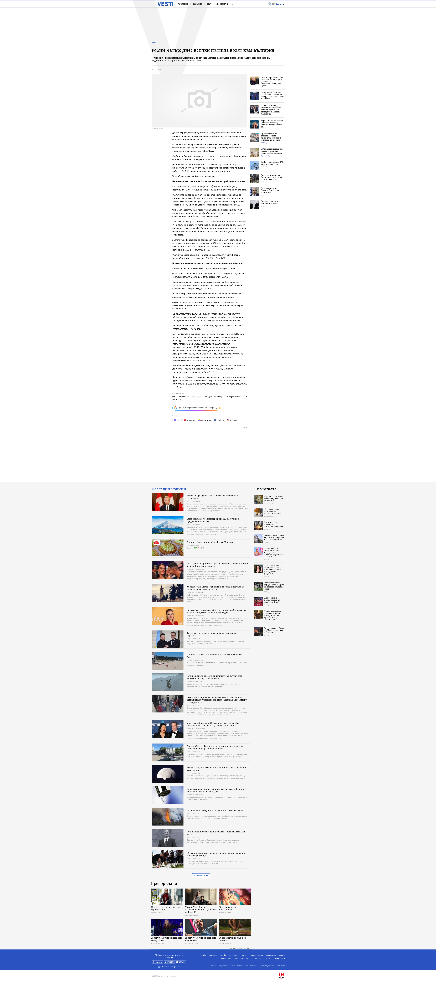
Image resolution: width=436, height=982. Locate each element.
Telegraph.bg (280, 958)
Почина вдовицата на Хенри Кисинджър (271, 202)
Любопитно (222, 4)
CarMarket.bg (271, 955)
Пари (154, 43)
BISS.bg (282, 955)
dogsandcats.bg (265, 156)
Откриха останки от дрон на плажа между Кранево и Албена (214, 655)
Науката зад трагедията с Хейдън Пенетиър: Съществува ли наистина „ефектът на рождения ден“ (216, 611)
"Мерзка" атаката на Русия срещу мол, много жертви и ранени (272, 177)
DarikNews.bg (234, 955)
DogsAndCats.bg (257, 955)
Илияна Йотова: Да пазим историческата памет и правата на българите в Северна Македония (271, 109)
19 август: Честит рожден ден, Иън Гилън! (200, 939)
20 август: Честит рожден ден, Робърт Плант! (166, 939)
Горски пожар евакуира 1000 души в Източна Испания (215, 810)
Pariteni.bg (259, 958)
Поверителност (250, 966)
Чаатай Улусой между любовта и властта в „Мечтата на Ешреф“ (201, 909)
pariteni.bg (264, 143)
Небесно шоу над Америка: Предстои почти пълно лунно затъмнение (216, 768)
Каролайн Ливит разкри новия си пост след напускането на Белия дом (272, 123)
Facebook (220, 420)
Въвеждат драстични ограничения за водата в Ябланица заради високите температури (216, 790)
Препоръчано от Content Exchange (239, 948)
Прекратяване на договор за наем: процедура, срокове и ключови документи (271, 136)
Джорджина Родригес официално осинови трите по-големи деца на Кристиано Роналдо (217, 564)
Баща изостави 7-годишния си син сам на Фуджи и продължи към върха (213, 520)
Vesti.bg (165, 4)
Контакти (281, 966)
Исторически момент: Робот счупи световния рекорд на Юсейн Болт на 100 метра (272, 95)
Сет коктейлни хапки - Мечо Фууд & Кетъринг (210, 542)
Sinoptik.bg (238, 958)
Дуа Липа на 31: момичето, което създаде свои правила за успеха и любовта (273, 552)
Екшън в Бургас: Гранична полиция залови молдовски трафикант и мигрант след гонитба (215, 747)
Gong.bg (223, 955)
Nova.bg (245, 955)
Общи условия (236, 966)
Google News (206, 420)
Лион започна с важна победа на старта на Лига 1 (272, 600)
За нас (213, 966)
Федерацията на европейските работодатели (224, 397)
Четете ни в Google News (171, 967)
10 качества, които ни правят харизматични (166, 908)
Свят (209, 4)
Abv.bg (203, 955)
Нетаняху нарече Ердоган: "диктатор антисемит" (270, 190)
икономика (184, 397)
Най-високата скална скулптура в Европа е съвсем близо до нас (274, 537)
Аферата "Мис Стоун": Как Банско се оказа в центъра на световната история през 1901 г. (215, 588)
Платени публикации (267, 966)
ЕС (174, 397)
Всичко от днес (201, 876)
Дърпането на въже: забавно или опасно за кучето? (273, 498)
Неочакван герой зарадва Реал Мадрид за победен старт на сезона (274, 585)
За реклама (223, 966)
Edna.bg (269, 958)
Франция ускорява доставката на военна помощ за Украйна (213, 634)
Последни (183, 4)
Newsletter (191, 420)
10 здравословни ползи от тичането (232, 939)
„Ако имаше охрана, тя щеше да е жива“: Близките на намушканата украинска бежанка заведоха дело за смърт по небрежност (217, 700)
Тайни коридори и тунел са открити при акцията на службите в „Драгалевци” (272, 615)
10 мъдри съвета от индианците (229, 908)
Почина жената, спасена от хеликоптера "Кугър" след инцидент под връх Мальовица (214, 677)
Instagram (233, 420)
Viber (178, 420)
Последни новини (169, 489)
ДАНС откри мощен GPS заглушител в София (272, 163)
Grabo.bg (248, 958)
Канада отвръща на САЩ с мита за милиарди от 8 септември (212, 496)
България (197, 4)
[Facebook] (284, 969)
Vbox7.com (213, 955)
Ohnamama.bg (225, 958)
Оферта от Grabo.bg (193, 545)
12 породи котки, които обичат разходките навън (272, 511)
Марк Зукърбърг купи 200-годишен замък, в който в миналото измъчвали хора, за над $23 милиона (214, 724)
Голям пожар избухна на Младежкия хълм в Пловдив (274, 630)
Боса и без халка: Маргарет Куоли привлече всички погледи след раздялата (272, 569)
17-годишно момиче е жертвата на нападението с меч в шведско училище (216, 854)
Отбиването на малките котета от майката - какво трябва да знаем (272, 151)
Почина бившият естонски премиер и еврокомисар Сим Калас (216, 833)
